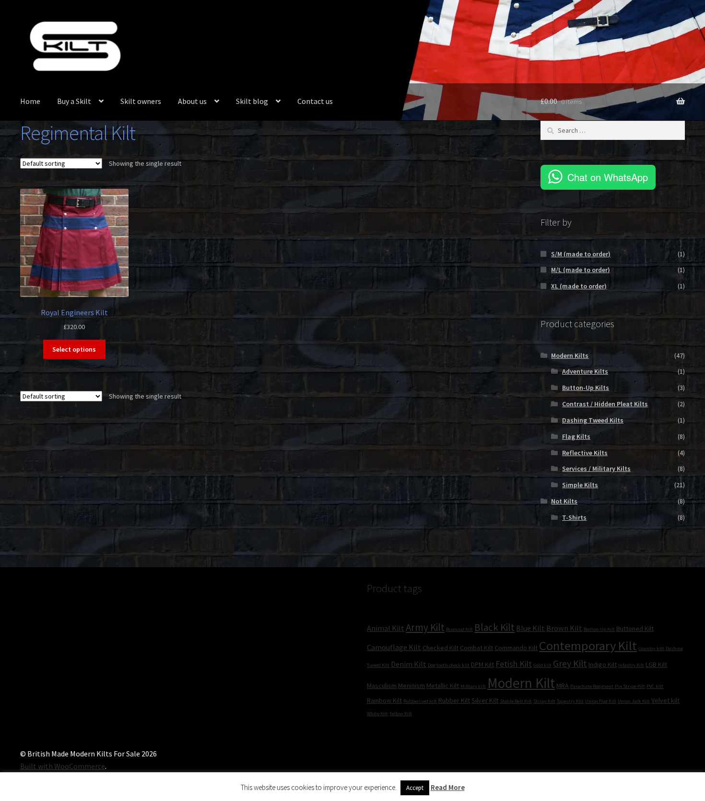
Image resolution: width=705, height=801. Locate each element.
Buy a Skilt (74, 101)
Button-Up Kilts (585, 387)
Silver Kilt (484, 700)
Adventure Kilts (585, 371)
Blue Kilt (530, 628)
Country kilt (651, 648)
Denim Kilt (408, 664)
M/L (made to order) (580, 269)
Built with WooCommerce (62, 766)
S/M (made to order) (581, 254)
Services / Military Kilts (596, 468)
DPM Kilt (482, 664)
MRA (562, 685)
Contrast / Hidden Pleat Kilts (605, 404)
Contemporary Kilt (588, 645)
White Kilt (377, 713)
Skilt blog (252, 101)
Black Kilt (494, 627)
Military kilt (473, 686)
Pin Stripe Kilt (630, 686)
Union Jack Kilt (634, 701)
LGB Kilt (656, 664)
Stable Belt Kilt (516, 701)
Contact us (315, 101)
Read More (448, 787)
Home (30, 101)
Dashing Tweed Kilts (592, 420)
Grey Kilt (570, 663)
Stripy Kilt (544, 701)
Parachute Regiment (591, 686)
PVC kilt (654, 686)
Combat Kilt (476, 647)
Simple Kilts (580, 485)
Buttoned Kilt (635, 628)
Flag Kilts (576, 436)
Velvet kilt (665, 700)
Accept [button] (414, 788)
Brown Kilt (564, 628)
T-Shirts (574, 517)
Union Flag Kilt (600, 701)
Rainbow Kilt (384, 700)
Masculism (382, 685)
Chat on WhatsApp (607, 177)
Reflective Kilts (585, 452)
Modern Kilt (521, 683)
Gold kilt (542, 665)
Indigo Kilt (602, 664)
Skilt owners (140, 101)
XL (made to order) (579, 286)
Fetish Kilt (513, 663)
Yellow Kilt (400, 713)
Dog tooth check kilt (449, 665)
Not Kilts (564, 501)
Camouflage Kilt (394, 647)
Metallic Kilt (442, 685)
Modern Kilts (569, 355)
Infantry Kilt (631, 665)
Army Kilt (425, 627)
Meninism (411, 685)
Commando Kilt (516, 647)
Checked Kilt (440, 647)
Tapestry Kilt (570, 701)
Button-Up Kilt (599, 629)
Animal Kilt (385, 628)
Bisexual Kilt (459, 629)
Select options (74, 349)
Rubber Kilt (454, 700)
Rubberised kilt (420, 701)
